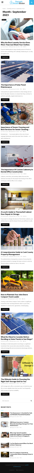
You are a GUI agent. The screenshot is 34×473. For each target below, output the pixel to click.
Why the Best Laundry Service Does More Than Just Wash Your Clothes (15, 43)
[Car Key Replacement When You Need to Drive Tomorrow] (5, 445)
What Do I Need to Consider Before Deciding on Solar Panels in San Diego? (17, 338)
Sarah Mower (5, 47)
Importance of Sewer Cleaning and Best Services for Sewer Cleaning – (15, 128)
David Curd (4, 299)
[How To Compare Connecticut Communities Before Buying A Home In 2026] (5, 454)
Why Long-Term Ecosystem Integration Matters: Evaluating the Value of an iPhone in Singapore (20, 434)
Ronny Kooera (5, 174)
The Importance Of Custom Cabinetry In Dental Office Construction (17, 170)
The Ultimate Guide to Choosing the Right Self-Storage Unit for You (15, 380)
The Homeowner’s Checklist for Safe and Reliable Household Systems (21, 413)
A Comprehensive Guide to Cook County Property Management (17, 253)
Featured (4, 104)
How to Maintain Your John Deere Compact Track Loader (14, 295)
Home (3, 62)
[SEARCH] (31, 401)
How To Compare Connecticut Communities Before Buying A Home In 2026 (21, 454)
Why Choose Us (19, 470)
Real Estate (4, 229)
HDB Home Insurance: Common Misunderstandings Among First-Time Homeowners (21, 423)
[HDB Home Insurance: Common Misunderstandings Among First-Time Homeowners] (5, 424)
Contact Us (11, 470)
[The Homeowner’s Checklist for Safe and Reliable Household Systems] (5, 415)
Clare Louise (5, 89)
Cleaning (4, 19)
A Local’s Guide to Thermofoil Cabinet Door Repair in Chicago (16, 213)
